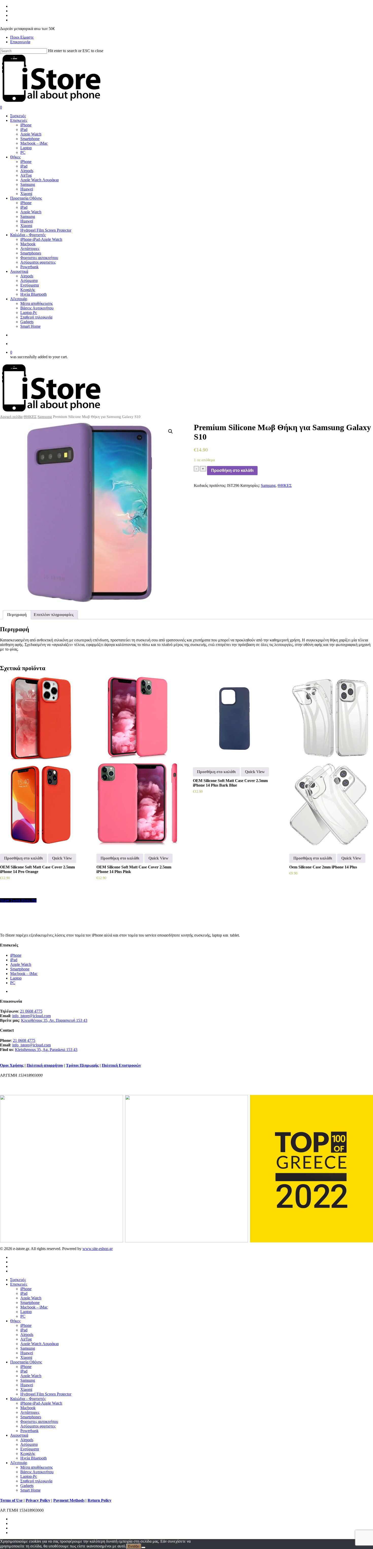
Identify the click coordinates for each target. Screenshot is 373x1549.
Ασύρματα (29, 1444)
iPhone (15, 955)
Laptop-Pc (28, 1476)
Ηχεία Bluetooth (33, 1458)
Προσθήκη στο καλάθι (232, 470)
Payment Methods (68, 1500)
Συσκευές (18, 1279)
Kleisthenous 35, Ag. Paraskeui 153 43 (46, 1049)
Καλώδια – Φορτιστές (28, 1398)
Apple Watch (20, 964)
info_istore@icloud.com (31, 1016)
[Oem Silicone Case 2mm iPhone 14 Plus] (330, 761)
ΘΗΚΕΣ (30, 417)
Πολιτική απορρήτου (45, 1065)
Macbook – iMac (24, 973)
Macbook (28, 1408)
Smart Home (30, 1490)
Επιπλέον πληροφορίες (54, 614)
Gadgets (26, 1485)
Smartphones (30, 1417)
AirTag (26, 1339)
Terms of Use (11, 1500)
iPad (13, 960)
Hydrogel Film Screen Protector (45, 1394)
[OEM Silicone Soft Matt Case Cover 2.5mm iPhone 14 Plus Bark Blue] (234, 718)
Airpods (26, 1334)
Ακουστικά (19, 1435)
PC (12, 983)
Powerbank (29, 1430)
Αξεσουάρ (18, 1463)
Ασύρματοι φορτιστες (38, 1426)
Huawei (26, 1353)
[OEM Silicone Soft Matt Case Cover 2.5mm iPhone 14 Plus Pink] (137, 761)
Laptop (16, 978)
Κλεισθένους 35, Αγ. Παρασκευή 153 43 (54, 1020)
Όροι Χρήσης (12, 1065)
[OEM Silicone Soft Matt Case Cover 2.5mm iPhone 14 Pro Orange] (41, 761)
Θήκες (15, 1321)
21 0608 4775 (31, 1011)
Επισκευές (18, 1284)
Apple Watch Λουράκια (39, 1344)
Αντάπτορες (29, 1412)
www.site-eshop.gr (97, 1248)
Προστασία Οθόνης (26, 1362)
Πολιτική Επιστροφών (121, 1065)
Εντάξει (133, 1546)
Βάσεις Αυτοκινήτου (37, 1472)
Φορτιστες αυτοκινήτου (39, 1421)
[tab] (17, 614)
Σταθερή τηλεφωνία (36, 1481)
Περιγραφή (17, 614)
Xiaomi (26, 1357)
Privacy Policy (38, 1500)
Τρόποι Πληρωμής (82, 1065)
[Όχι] (143, 1547)
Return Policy (99, 1500)
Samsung (45, 417)
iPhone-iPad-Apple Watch (41, 1403)
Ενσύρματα (29, 1449)
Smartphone (19, 969)
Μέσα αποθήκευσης (36, 1467)
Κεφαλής (27, 1453)
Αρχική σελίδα (11, 417)
